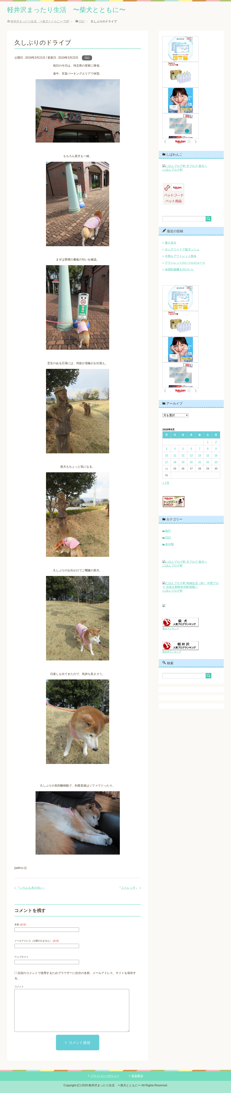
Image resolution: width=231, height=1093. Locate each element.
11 (174, 455)
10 (166, 455)
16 (216, 455)
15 (207, 455)
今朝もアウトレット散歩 (181, 256)
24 (166, 468)
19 (183, 461)
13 (191, 455)
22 (207, 461)
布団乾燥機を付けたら (179, 269)
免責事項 (137, 1075)
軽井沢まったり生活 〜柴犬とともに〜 (66, 9)
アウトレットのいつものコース (185, 262)
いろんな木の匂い (31, 887)
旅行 (168, 530)
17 (166, 461)
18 (174, 461)
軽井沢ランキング (171, 652)
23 (216, 461)
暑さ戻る (170, 242)
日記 (87, 57)
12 (183, 455)
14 (199, 455)
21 (199, 461)
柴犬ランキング (170, 628)
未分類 (169, 544)
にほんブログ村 (172, 169)
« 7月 (165, 482)
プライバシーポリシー (104, 1075)
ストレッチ (128, 887)
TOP (40, 21)
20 (191, 461)
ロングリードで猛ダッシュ (182, 249)
